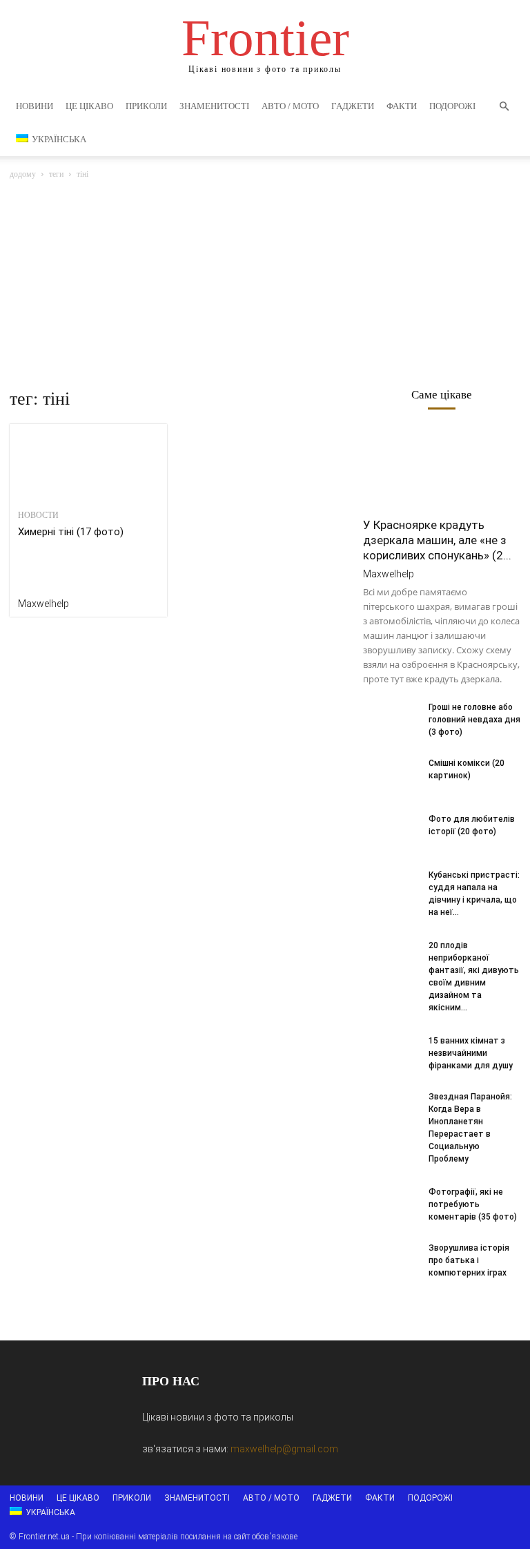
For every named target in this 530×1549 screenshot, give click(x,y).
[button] (503, 106)
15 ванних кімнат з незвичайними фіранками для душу (471, 1053)
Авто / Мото (290, 106)
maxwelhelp (43, 603)
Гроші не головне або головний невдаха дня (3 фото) (474, 719)
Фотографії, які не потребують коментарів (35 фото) (473, 1204)
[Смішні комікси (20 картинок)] (390, 776)
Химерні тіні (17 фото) (71, 532)
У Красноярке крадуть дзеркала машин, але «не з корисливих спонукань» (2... (437, 540)
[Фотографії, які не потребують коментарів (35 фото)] (390, 1205)
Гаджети (352, 106)
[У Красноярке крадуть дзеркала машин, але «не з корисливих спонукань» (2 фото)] (441, 469)
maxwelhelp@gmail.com (284, 1448)
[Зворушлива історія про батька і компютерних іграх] (390, 1261)
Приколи (146, 106)
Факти (401, 106)
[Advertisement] (265, 285)
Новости (38, 515)
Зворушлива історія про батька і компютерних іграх (469, 1260)
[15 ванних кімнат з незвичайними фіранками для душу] (390, 1054)
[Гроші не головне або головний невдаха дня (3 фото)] (390, 720)
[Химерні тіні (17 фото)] (88, 463)
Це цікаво (89, 106)
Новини (34, 106)
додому (23, 174)
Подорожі (452, 106)
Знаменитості (214, 106)
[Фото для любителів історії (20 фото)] (390, 832)
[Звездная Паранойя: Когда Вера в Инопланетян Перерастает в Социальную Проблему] (390, 1109)
